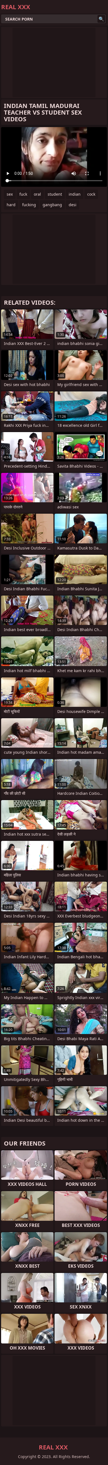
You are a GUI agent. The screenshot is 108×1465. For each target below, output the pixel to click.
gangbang (52, 204)
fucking (29, 204)
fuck (23, 194)
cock (91, 194)
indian (75, 194)
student (55, 194)
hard (11, 204)
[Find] (101, 19)
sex (10, 194)
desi (72, 204)
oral (37, 194)
